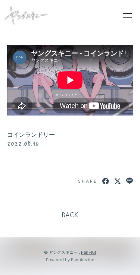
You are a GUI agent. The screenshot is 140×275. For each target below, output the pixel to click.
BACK (70, 216)
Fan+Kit (88, 252)
